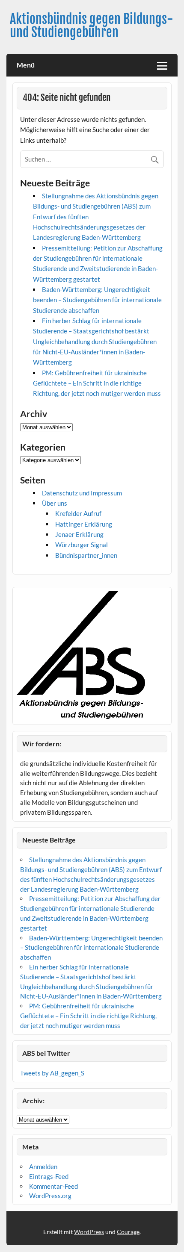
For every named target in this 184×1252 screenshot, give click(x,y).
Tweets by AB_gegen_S (52, 1073)
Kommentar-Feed (53, 1186)
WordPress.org (50, 1195)
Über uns (54, 503)
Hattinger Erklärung (83, 524)
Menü (26, 65)
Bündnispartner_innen (86, 555)
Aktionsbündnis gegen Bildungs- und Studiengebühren (91, 25)
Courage (128, 1231)
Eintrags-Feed (48, 1176)
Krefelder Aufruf (78, 513)
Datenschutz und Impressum (82, 493)
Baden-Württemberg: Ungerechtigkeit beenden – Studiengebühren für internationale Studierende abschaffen (97, 300)
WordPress (89, 1231)
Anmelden (43, 1166)
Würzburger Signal (81, 544)
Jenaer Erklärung (79, 534)
